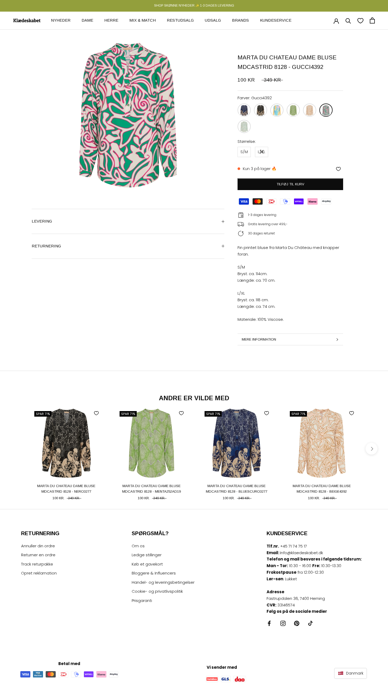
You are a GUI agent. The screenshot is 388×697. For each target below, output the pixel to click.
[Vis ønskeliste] (360, 20)
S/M (244, 151)
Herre (111, 20)
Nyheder (60, 20)
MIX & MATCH (142, 20)
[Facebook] (269, 623)
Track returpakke (37, 564)
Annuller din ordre (38, 546)
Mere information (259, 339)
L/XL (261, 151)
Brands (240, 20)
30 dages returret (261, 233)
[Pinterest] (296, 623)
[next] (371, 449)
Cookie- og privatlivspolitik (157, 591)
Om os (138, 546)
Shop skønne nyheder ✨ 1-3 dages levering (194, 5)
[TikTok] (310, 623)
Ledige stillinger (147, 555)
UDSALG (213, 20)
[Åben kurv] (372, 20)
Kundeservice (275, 20)
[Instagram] (283, 623)
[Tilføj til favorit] (338, 169)
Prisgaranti (142, 600)
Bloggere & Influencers (154, 573)
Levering (42, 221)
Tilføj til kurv (290, 184)
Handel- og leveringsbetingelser (163, 582)
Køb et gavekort (147, 564)
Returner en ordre (38, 555)
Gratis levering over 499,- (267, 224)
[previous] (16, 449)
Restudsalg (180, 20)
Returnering (46, 246)
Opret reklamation (39, 573)
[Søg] (348, 20)
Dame (87, 20)
